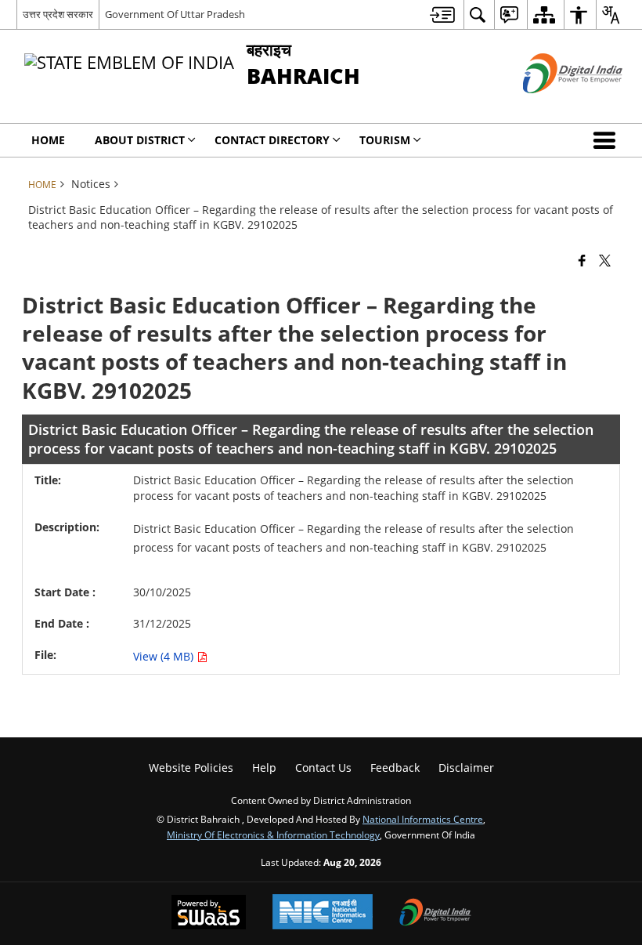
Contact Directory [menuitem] (272, 139)
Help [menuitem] (264, 767)
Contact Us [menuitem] (323, 767)
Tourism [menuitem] (384, 139)
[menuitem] (442, 14)
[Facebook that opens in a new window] (582, 259)
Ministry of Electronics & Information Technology (273, 834)
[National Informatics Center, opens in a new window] (322, 913)
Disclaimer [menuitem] (466, 767)
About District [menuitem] (140, 139)
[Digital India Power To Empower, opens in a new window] (435, 913)
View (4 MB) (165, 656)
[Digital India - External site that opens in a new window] (553, 106)
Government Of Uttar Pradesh (175, 14)
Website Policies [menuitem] (191, 767)
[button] (607, 140)
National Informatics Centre (422, 819)
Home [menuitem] (48, 139)
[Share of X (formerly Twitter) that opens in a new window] (605, 259)
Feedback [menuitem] (395, 767)
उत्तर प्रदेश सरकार (58, 14)
